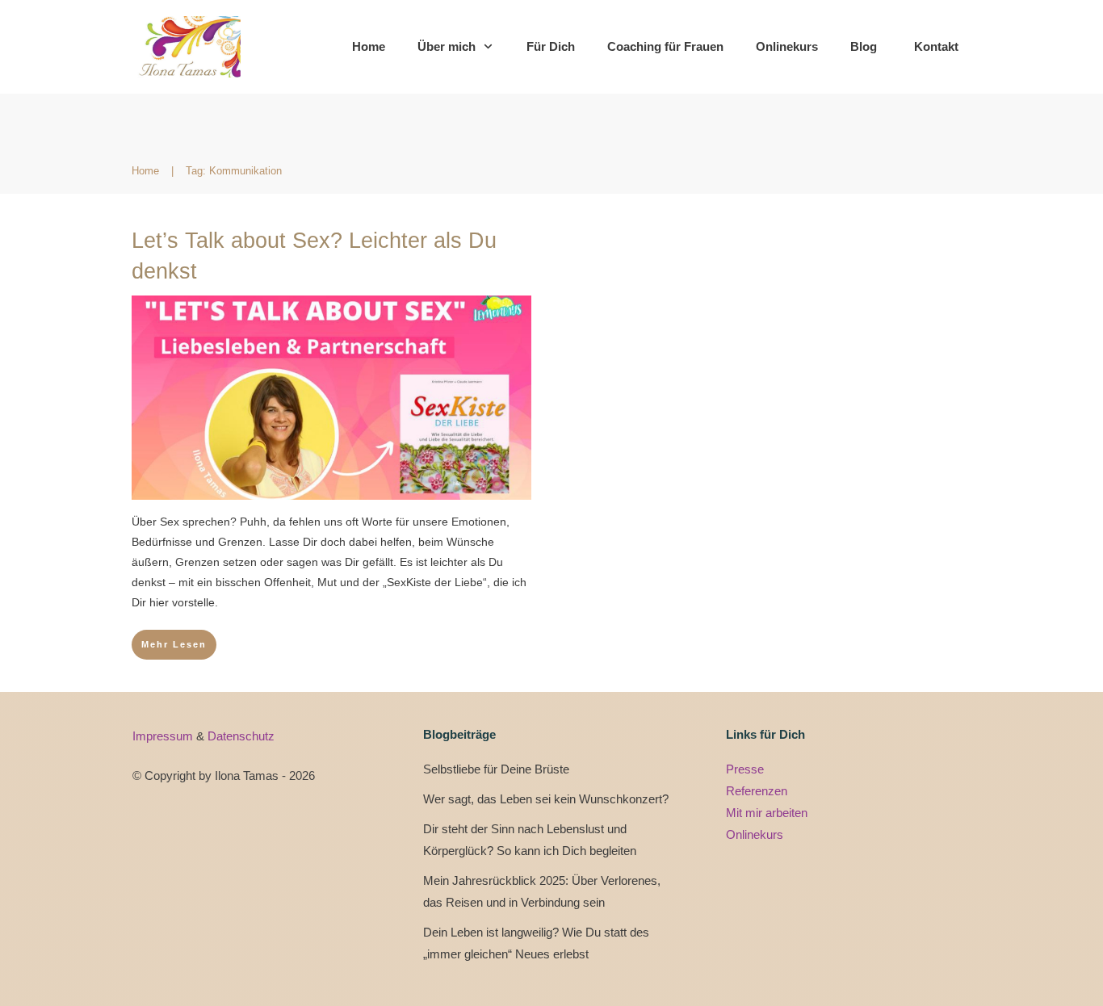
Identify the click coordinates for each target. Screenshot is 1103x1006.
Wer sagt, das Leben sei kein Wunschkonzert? (546, 799)
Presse (745, 769)
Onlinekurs (754, 834)
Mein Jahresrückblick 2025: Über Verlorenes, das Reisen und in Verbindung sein (542, 891)
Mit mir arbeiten (766, 812)
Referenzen (756, 791)
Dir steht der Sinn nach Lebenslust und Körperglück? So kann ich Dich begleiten (529, 839)
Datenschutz (241, 736)
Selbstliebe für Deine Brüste (496, 769)
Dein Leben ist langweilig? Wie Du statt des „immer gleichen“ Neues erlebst (536, 943)
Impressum (164, 736)
